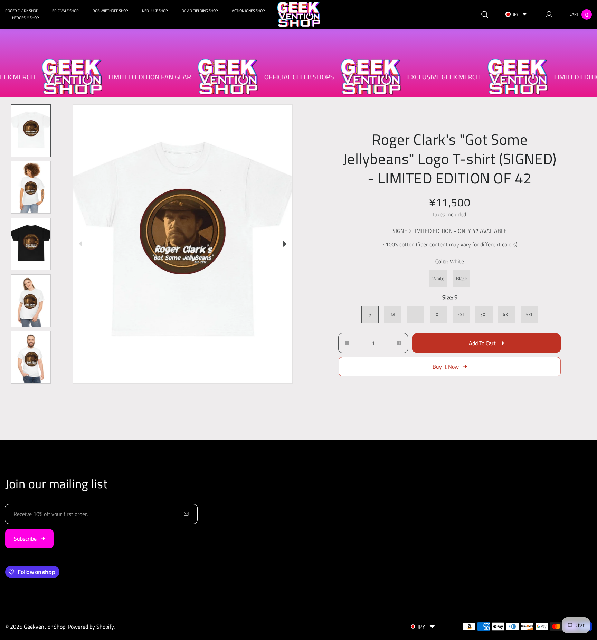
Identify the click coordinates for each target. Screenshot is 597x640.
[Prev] (80, 244)
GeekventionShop (44, 626)
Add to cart (482, 343)
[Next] (285, 244)
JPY (516, 14)
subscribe (25, 539)
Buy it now (446, 367)
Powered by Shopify (91, 626)
